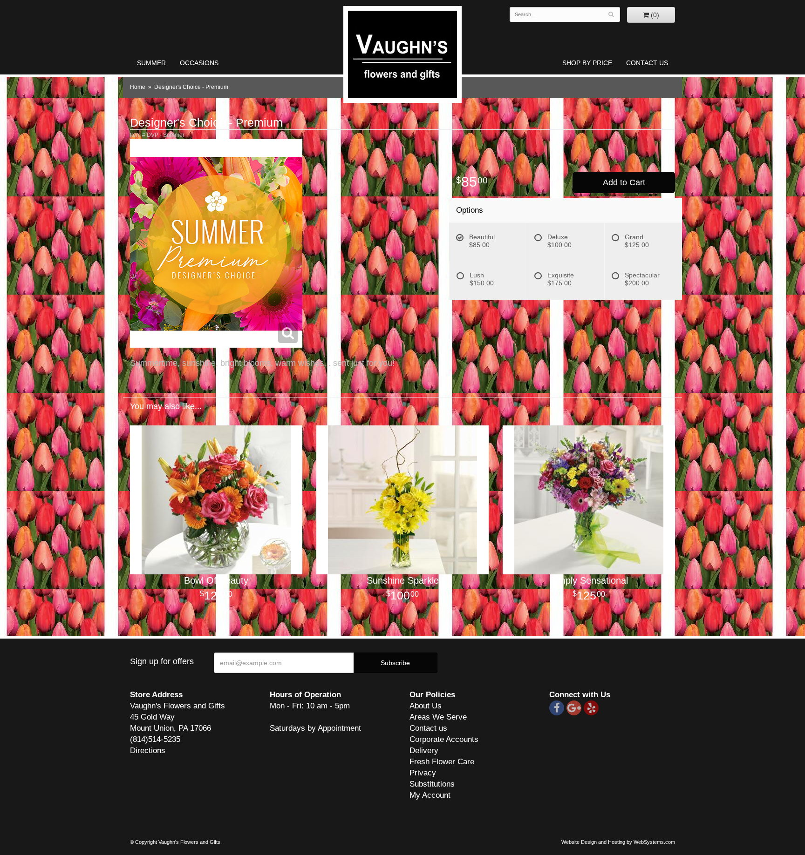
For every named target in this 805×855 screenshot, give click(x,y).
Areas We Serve (438, 717)
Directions (147, 750)
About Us (425, 705)
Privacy (422, 772)
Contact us (428, 728)
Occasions (199, 63)
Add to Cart (624, 182)
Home (137, 87)
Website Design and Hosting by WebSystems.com (618, 842)
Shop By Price (587, 63)
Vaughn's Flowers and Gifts (402, 54)
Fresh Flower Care (441, 761)
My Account (429, 795)
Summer (151, 63)
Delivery (423, 750)
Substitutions (432, 784)
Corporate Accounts (443, 739)
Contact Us (647, 63)
